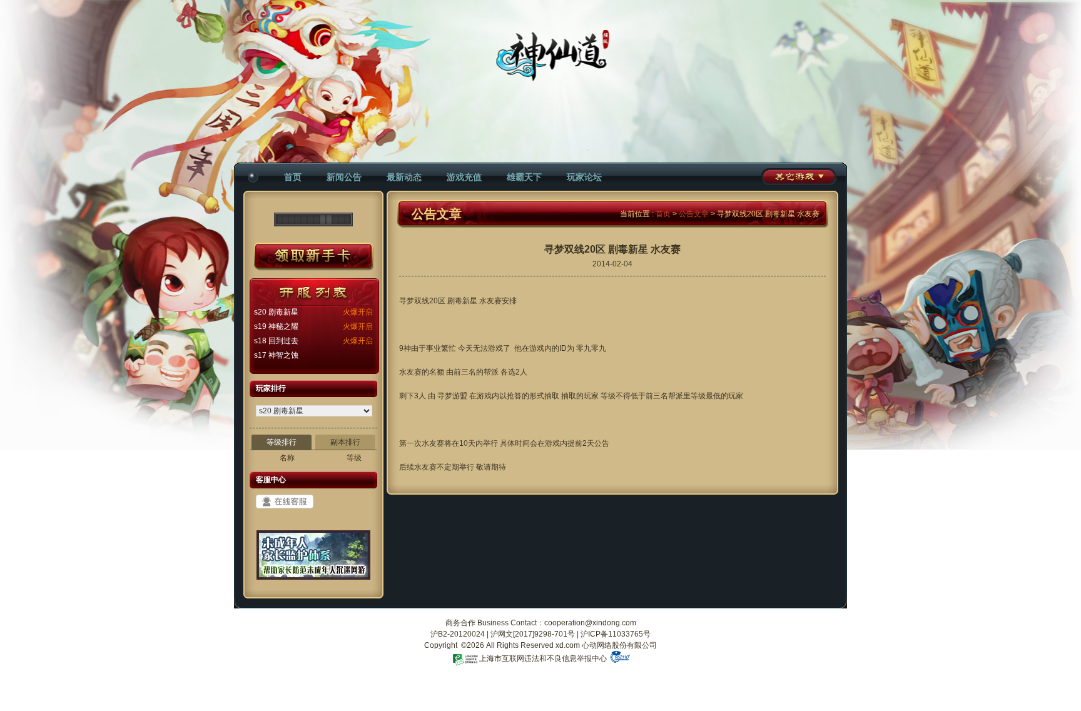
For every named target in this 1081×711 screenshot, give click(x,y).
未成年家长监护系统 (313, 559)
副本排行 (345, 442)
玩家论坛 (584, 177)
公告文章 (694, 213)
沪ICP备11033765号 (616, 634)
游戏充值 (464, 177)
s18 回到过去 (276, 340)
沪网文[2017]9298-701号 (532, 634)
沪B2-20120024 (457, 634)
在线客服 (284, 501)
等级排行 (281, 442)
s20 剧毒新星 (276, 312)
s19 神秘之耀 (276, 326)
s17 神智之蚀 (276, 355)
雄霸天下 (524, 177)
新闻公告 (344, 177)
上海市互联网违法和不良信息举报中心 (543, 658)
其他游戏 (798, 176)
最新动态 (404, 177)
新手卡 (313, 257)
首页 (293, 177)
